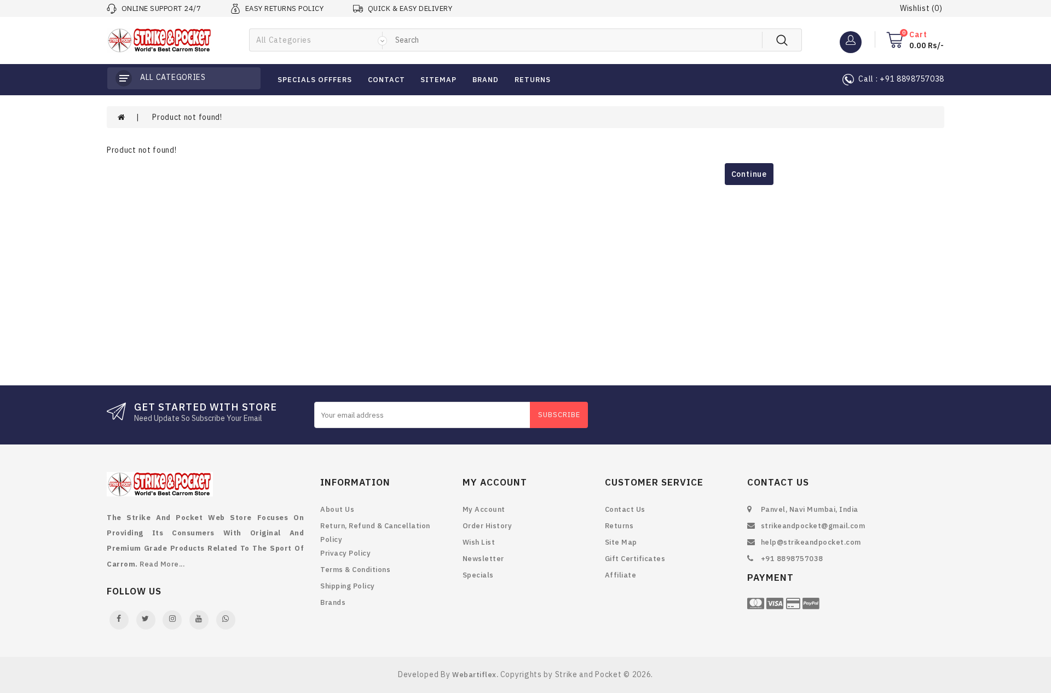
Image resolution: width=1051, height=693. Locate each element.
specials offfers (315, 79)
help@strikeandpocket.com (811, 542)
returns (533, 79)
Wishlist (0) (921, 8)
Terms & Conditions (355, 569)
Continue (749, 174)
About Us (337, 509)
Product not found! (187, 117)
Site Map (621, 542)
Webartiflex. (475, 674)
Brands (332, 602)
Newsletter (483, 558)
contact (386, 79)
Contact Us (625, 509)
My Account (484, 509)
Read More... (162, 564)
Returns (619, 525)
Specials (478, 575)
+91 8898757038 (792, 558)
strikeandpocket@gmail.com (813, 525)
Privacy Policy (345, 553)
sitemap (438, 79)
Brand (485, 79)
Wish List (479, 542)
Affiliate (621, 575)
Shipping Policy (347, 586)
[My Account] (851, 39)
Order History (487, 525)
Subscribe (559, 414)
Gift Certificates (635, 558)
